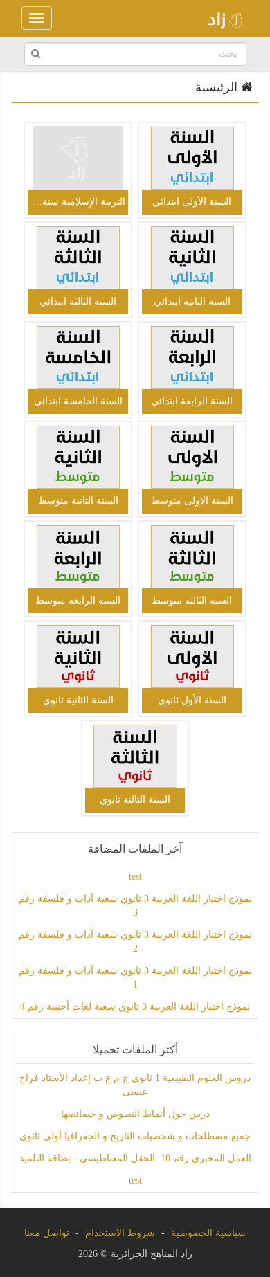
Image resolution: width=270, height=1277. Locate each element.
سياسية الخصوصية (208, 1233)
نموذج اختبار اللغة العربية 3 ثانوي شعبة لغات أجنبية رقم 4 (135, 1007)
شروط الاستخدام (120, 1233)
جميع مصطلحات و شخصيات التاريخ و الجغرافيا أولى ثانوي (135, 1136)
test (135, 876)
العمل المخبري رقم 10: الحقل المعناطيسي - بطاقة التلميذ (135, 1158)
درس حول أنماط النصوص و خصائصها (135, 1114)
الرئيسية (218, 87)
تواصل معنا (46, 1233)
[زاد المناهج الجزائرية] (221, 18)
